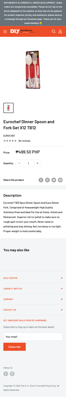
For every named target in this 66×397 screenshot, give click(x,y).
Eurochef (9, 135)
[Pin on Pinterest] (47, 179)
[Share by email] (60, 179)
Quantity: (8, 163)
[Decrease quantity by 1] (19, 163)
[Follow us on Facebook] (5, 373)
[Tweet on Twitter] (53, 179)
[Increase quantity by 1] (37, 163)
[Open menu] (5, 31)
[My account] (60, 31)
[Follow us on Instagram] (12, 373)
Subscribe (14, 346)
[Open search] (54, 31)
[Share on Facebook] (41, 179)
